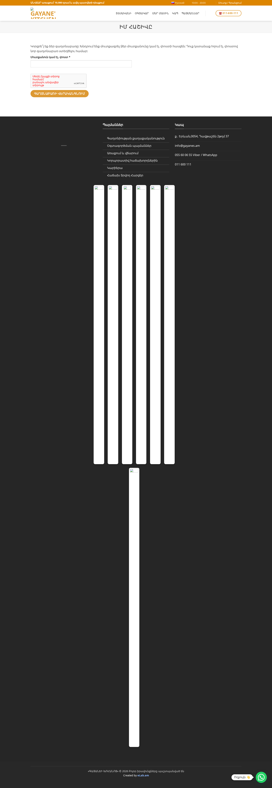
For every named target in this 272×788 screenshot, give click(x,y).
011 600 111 (183, 164)
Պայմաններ (190, 13)
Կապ (175, 13)
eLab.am (143, 775)
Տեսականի (123, 13)
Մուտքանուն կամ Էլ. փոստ (56, 57)
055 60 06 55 (183, 155)
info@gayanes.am (187, 146)
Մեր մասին (160, 13)
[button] (210, 13)
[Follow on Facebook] (209, 2)
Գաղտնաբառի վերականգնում (59, 93)
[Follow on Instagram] (213, 2)
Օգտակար (142, 13)
